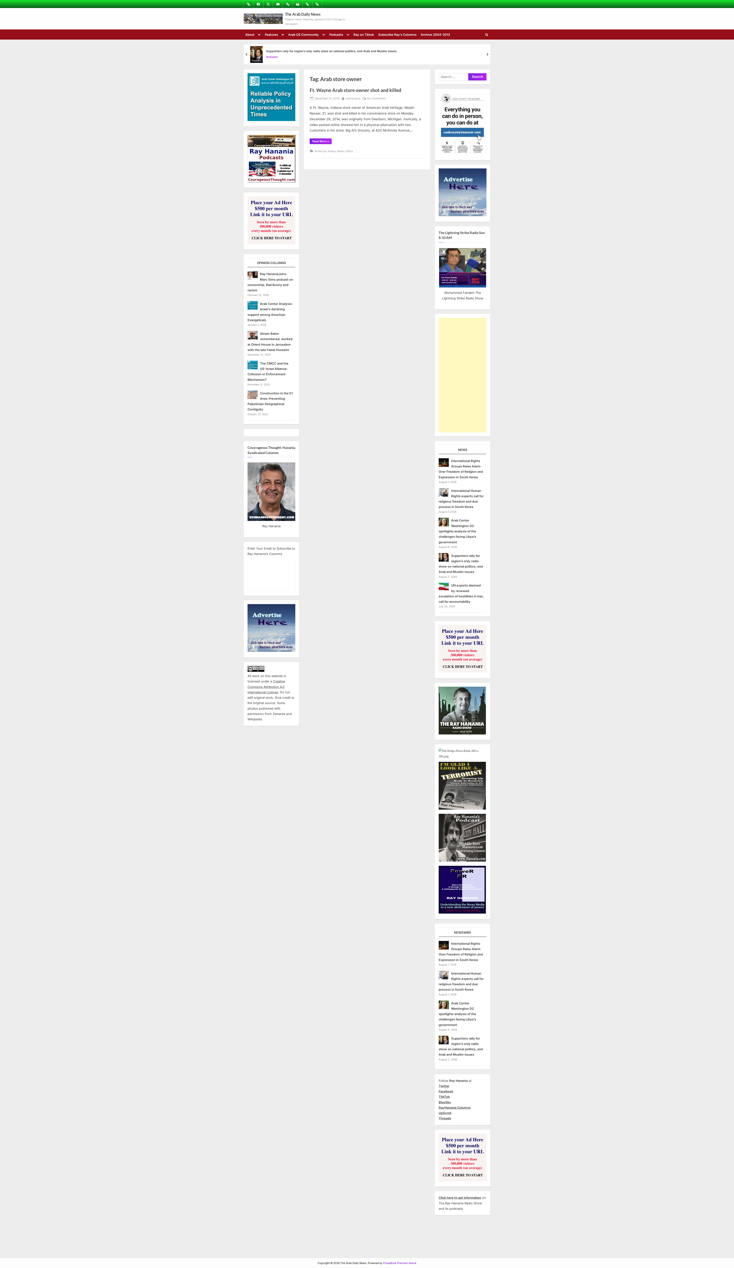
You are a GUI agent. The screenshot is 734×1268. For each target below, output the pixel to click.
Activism (272, 57)
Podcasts (336, 35)
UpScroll (445, 1113)
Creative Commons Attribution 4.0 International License (266, 686)
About (249, 35)
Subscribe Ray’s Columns (397, 35)
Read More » (322, 141)
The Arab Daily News (303, 14)
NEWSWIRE (462, 932)
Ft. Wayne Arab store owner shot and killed (355, 90)
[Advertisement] (462, 375)
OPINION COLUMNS (271, 263)
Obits (349, 151)
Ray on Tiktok (363, 35)
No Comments (376, 99)
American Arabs (325, 151)
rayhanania (353, 98)
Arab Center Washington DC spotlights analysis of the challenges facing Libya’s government (457, 531)
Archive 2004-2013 (435, 35)
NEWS (462, 450)
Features (271, 35)
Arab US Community (303, 35)
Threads (445, 1118)
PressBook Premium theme (399, 1263)
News (340, 151)
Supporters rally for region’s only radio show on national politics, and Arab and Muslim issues (331, 51)
